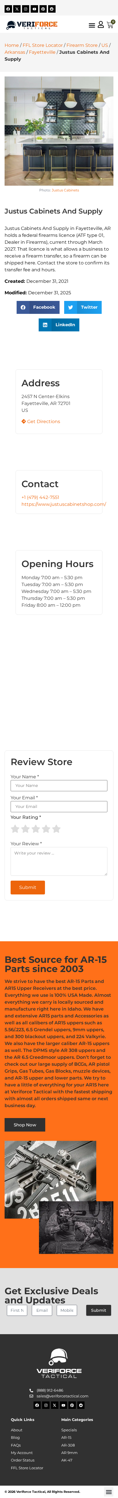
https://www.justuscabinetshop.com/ (63, 504)
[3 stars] (35, 829)
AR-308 (68, 1445)
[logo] (32, 25)
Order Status (22, 1460)
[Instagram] (26, 9)
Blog (15, 1437)
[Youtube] (34, 9)
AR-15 (66, 1437)
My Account (22, 1453)
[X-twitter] (17, 9)
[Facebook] (8, 9)
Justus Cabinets (65, 190)
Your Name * (25, 777)
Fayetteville (42, 52)
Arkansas (15, 52)
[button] (38, 307)
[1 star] (15, 829)
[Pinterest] (43, 9)
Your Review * (26, 844)
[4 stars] (46, 829)
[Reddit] (52, 9)
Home (12, 45)
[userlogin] (100, 24)
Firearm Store (82, 45)
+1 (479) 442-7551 (40, 497)
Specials (69, 1430)
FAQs (16, 1445)
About (16, 1430)
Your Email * (24, 798)
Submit (98, 1310)
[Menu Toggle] (91, 25)
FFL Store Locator (43, 45)
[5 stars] (56, 829)
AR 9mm (69, 1453)
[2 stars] (25, 829)
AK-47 (66, 1460)
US (104, 45)
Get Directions (43, 421)
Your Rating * (26, 817)
